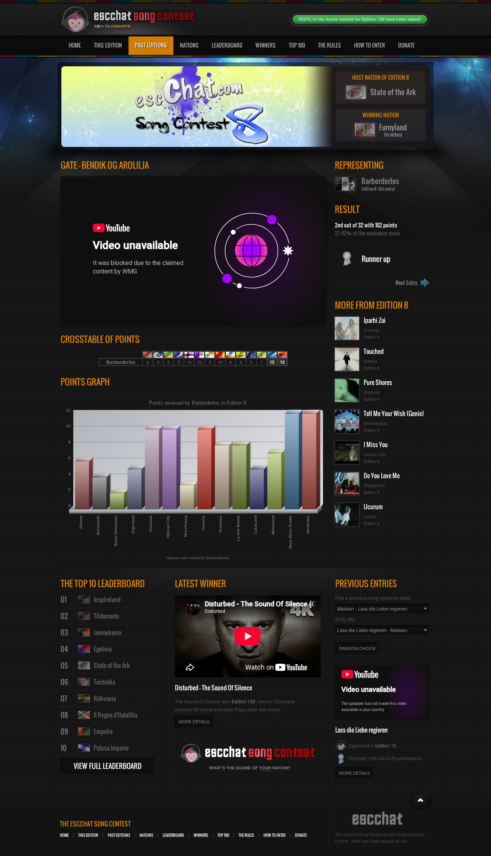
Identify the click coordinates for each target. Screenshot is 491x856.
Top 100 (297, 45)
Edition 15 (385, 745)
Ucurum (373, 506)
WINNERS (201, 835)
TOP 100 (223, 835)
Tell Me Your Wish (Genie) (394, 413)
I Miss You (376, 444)
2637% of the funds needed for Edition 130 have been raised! (359, 19)
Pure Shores (378, 382)
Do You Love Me (382, 475)
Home (75, 45)
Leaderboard (227, 45)
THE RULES (246, 835)
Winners (265, 45)
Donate (406, 45)
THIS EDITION (88, 835)
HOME (64, 835)
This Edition (108, 45)
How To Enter (369, 45)
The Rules (329, 45)
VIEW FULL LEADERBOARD (108, 766)
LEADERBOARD (173, 835)
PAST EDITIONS (119, 835)
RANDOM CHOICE (357, 648)
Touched (374, 351)
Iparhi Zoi (375, 320)
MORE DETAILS (194, 721)
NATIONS (146, 835)
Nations (189, 45)
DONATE (301, 835)
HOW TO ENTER (274, 835)
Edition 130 (243, 701)
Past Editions (151, 45)
